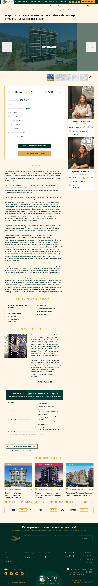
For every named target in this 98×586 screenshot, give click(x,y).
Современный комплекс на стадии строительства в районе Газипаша (48, 495)
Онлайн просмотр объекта (46, 427)
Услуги (43, 6)
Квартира (27, 109)
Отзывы (64, 6)
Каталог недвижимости (29, 6)
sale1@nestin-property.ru (80, 131)
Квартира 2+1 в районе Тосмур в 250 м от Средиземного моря (79, 494)
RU (34, 2)
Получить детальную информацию (21, 446)
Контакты (77, 6)
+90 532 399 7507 (74, 178)
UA (47, 2)
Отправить (85, 538)
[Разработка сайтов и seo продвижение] (88, 583)
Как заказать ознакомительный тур (49, 430)
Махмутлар (24, 101)
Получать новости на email (23, 450)
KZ (61, 2)
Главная (17, 6)
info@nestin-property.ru (80, 181)
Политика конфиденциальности (49, 583)
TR (21, 2)
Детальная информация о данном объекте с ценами (48, 413)
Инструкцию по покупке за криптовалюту (46, 408)
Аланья (21, 10)
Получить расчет (45, 382)
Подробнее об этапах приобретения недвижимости (49, 423)
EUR (27, 92)
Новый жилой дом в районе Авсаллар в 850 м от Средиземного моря (15, 495)
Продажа (14, 10)
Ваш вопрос (11, 431)
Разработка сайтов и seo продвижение (76, 581)
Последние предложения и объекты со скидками (50, 418)
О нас (6, 557)
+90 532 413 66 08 (75, 127)
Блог (70, 6)
